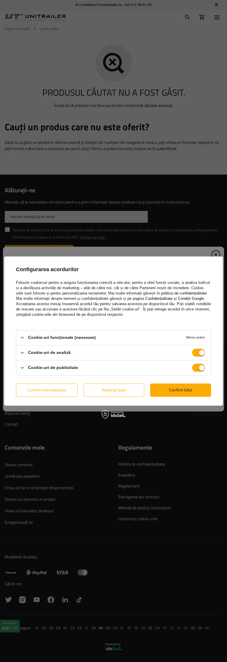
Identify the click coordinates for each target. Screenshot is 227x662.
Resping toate (114, 390)
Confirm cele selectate (46, 390)
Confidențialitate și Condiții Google (174, 298)
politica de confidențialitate (184, 293)
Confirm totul (180, 390)
